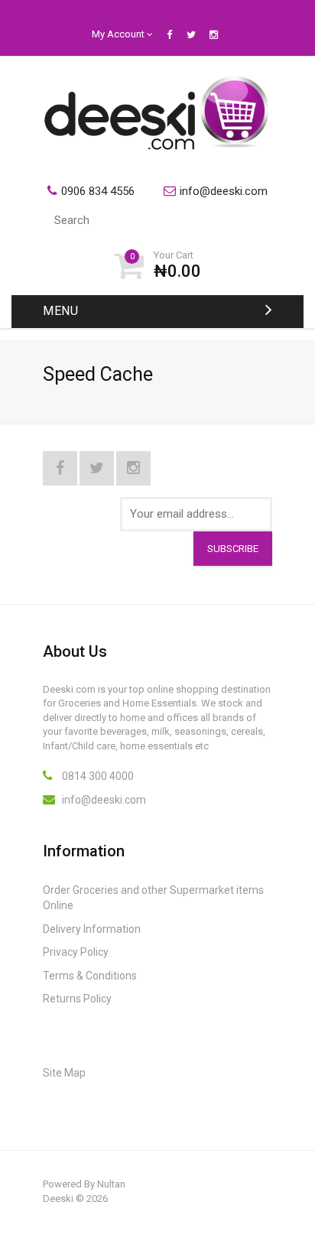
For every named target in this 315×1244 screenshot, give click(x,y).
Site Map (64, 1073)
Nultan (111, 1184)
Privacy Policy (76, 952)
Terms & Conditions (90, 976)
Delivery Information (92, 929)
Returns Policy (77, 998)
